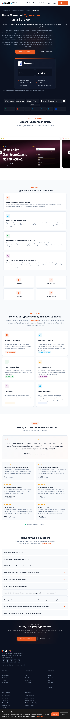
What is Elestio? (52, 673)
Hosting (4, 680)
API (26, 685)
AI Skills (27, 677)
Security (50, 682)
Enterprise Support (7, 705)
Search (28, 10)
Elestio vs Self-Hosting (31, 702)
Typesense (34, 320)
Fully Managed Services (9, 10)
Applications (21, 10)
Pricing (49, 3)
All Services (5, 682)
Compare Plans (45, 639)
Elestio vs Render (29, 700)
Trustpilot (10, 109)
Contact (4, 707)
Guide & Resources (45, 52)
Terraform (28, 680)
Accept (55, 714)
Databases (5, 673)
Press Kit (50, 677)
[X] (15, 661)
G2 (20, 109)
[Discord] (19, 661)
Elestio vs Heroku (29, 695)
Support (50, 687)
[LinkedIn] (7, 661)
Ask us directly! (46, 543)
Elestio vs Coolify (29, 705)
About (49, 675)
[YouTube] (11, 661)
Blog (49, 680)
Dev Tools (4, 677)
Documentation (6, 695)
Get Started (62, 3)
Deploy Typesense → (25, 52)
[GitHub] (3, 661)
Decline (64, 714)
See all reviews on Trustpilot (35, 524)
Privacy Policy (40, 716)
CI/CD (26, 675)
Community (5, 700)
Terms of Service (6, 702)
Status (50, 685)
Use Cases (28, 682)
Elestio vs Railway (30, 698)
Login (54, 3)
